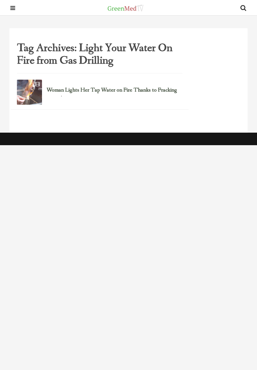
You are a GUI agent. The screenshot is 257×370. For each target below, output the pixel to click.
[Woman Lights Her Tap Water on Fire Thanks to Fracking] (29, 92)
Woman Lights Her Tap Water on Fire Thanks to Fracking (112, 90)
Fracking (53, 96)
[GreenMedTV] (126, 8)
